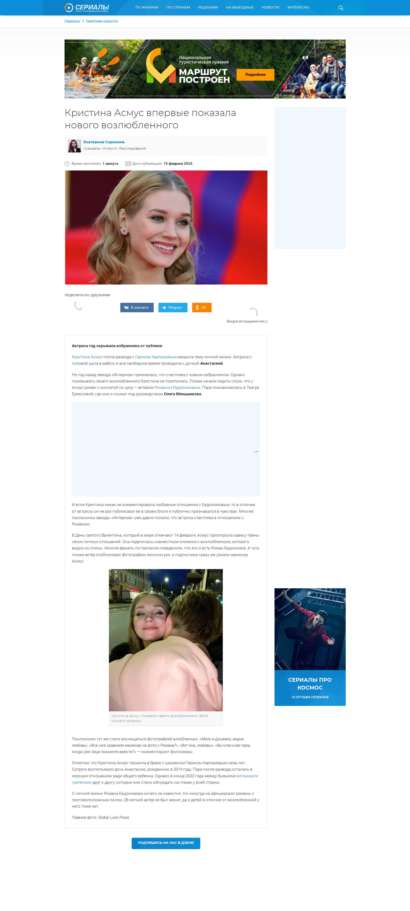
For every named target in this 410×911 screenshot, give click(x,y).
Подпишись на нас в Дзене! (166, 843)
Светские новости (102, 21)
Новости (271, 7)
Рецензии (208, 7)
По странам (178, 7)
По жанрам (146, 7)
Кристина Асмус (87, 356)
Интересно (298, 7)
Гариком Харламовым (156, 356)
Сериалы (72, 21)
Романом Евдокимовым (177, 387)
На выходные (240, 7)
